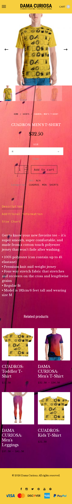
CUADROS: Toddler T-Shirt (13, 371)
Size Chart (11, 221)
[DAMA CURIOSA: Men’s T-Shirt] (54, 344)
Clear (36, 158)
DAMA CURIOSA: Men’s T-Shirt (51, 371)
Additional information (22, 214)
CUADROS (34, 184)
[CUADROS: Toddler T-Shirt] (18, 344)
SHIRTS (26, 114)
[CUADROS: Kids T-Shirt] (54, 408)
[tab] (36, 206)
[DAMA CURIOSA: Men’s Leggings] (18, 408)
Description (12, 206)
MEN (44, 184)
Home (16, 114)
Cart (64, 6)
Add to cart (44, 169)
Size (36, 144)
